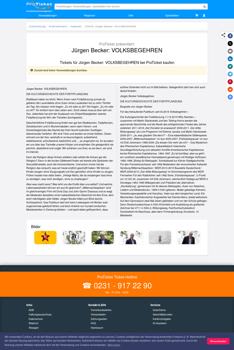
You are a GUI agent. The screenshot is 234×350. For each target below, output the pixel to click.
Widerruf (33, 323)
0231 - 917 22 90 (122, 285)
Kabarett (76, 26)
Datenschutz (36, 319)
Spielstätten (172, 15)
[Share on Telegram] (230, 74)
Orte (130, 15)
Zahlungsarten (99, 319)
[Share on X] (230, 43)
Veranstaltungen (47, 15)
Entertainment (58, 26)
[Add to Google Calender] (230, 97)
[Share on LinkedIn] (230, 58)
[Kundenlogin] (204, 15)
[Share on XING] (230, 66)
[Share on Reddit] (230, 89)
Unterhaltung (37, 26)
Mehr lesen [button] (114, 345)
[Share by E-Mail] (230, 51)
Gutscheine (159, 310)
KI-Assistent (159, 323)
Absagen (34, 327)
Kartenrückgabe (162, 319)
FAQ (93, 323)
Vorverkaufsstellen (101, 310)
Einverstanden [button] (218, 341)
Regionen (89, 15)
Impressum (97, 327)
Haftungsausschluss (40, 314)
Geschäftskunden (163, 314)
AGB (31, 310)
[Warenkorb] (196, 15)
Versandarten (98, 314)
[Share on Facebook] (230, 35)
